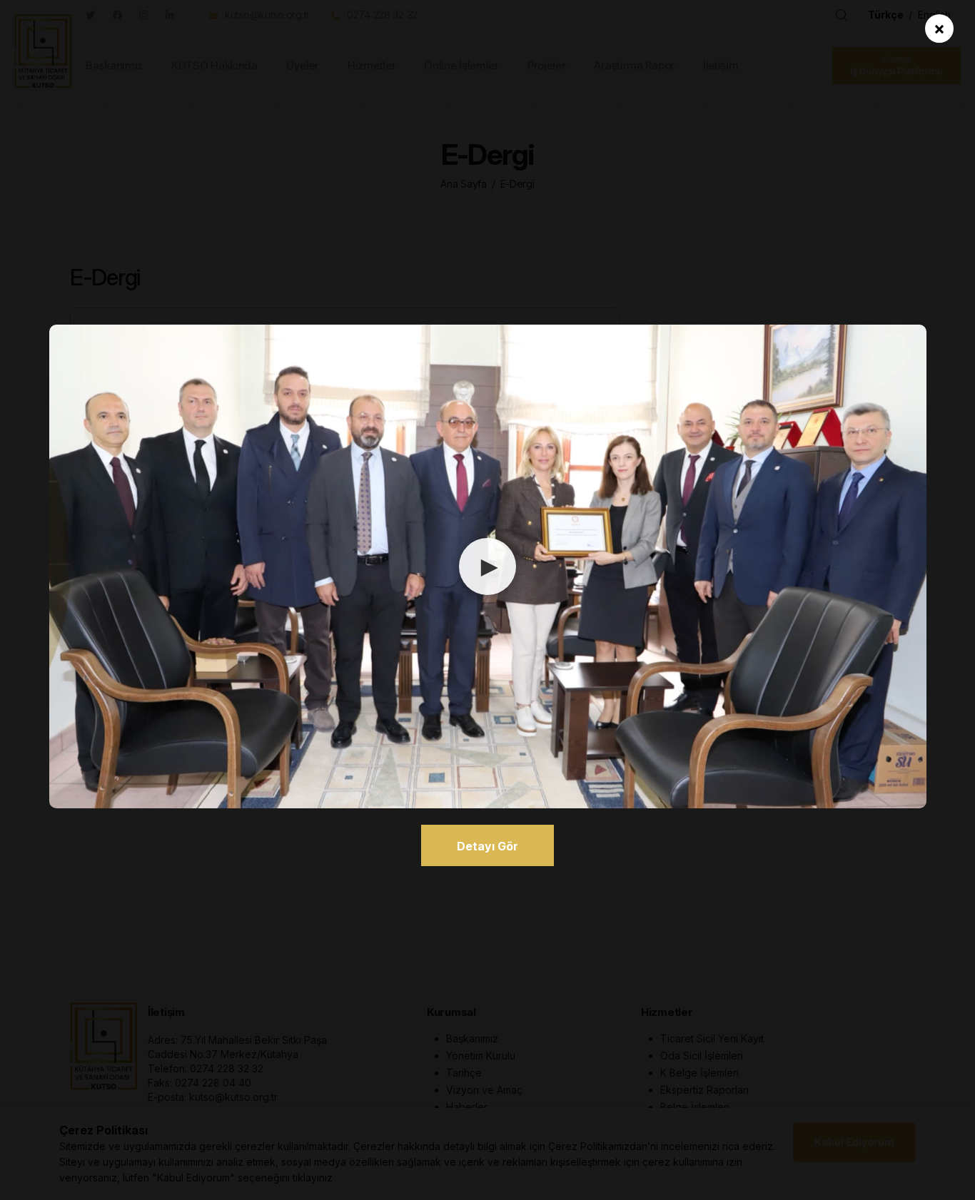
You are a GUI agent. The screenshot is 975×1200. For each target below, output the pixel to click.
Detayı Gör (487, 846)
